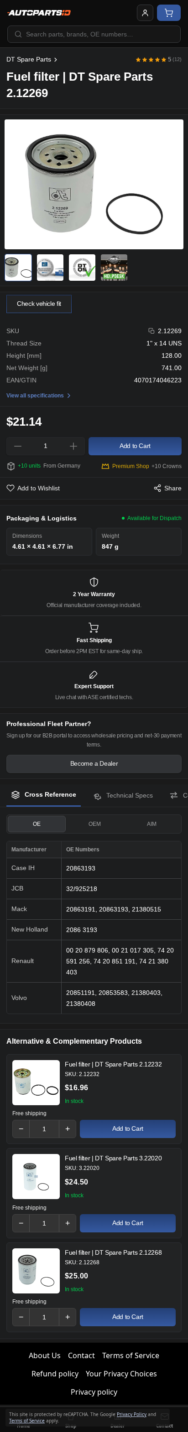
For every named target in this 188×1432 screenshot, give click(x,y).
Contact (81, 1355)
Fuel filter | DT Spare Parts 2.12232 (113, 1064)
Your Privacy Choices (121, 1374)
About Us (45, 1355)
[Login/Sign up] (145, 13)
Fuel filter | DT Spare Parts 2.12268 (113, 1252)
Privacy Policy (131, 1414)
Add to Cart (127, 1128)
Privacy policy (94, 1392)
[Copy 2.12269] (151, 331)
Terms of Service (130, 1355)
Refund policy (54, 1374)
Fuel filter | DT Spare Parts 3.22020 (113, 1158)
